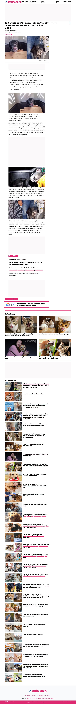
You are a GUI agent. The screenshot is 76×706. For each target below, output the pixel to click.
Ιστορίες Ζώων (51, 1)
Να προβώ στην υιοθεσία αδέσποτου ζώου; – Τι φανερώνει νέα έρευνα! (35, 515)
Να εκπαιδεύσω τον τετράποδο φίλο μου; (35, 505)
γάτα (32, 698)
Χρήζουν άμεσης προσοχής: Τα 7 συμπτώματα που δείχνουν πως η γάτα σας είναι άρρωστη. (36, 525)
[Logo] (38, 691)
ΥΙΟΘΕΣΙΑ (51, 698)
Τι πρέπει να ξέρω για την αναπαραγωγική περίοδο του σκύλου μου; (35, 485)
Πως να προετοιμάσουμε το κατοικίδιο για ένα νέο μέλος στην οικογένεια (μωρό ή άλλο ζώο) (35, 566)
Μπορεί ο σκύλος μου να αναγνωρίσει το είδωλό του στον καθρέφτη (35, 655)
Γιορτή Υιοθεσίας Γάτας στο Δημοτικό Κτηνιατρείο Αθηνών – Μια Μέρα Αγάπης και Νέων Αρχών (35, 405)
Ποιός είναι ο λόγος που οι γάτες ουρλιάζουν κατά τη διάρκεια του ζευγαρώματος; (20, 334)
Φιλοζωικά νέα (34, 695)
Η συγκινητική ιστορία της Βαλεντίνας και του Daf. (20, 357)
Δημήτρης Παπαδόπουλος (11, 30)
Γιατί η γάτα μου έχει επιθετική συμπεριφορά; (54, 334)
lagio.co (69, 701)
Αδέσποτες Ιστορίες (44, 695)
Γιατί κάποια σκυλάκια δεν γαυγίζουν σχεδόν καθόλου (35, 615)
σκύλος (29, 698)
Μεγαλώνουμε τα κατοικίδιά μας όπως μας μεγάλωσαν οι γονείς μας (35, 605)
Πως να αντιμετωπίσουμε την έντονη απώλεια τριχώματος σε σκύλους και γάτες (35, 556)
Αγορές (69, 2)
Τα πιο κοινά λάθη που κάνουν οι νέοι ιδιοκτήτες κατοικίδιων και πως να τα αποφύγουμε (35, 666)
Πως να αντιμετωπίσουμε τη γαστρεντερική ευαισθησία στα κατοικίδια (33, 536)
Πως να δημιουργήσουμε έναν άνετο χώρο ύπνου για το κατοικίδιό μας (35, 575)
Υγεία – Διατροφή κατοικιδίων (32, 2)
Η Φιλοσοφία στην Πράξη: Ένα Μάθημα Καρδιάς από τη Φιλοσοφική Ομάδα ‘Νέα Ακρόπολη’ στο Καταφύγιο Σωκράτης (36, 416)
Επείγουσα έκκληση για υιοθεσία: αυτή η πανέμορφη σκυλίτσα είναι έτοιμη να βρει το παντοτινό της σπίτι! (36, 586)
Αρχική (22, 2)
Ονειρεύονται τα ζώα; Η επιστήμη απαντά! (34, 625)
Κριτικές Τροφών (43, 2)
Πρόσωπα (64, 2)
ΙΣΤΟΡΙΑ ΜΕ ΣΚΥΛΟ (39, 698)
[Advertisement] (38, 12)
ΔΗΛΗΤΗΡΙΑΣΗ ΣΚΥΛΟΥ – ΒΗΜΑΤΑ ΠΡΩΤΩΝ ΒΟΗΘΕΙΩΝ (34, 474)
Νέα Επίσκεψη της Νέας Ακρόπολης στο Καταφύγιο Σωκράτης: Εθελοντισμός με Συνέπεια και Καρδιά (36, 385)
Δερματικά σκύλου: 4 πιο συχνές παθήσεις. (34, 494)
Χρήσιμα (26, 2)
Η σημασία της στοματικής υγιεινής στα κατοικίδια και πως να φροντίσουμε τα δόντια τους (36, 546)
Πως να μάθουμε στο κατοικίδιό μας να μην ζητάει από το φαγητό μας (36, 645)
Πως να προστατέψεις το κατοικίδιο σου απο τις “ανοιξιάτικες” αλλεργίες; (54, 357)
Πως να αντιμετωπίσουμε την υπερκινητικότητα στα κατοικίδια (34, 675)
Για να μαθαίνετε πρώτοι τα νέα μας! (26, 305)
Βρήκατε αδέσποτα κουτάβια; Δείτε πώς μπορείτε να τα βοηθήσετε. (34, 424)
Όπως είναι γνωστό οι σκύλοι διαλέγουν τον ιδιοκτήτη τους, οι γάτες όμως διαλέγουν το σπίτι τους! (36, 596)
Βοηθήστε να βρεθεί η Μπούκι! (17, 259)
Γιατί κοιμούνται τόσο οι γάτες (33, 634)
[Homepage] (13, 2)
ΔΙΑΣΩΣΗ (46, 698)
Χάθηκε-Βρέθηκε (58, 2)
